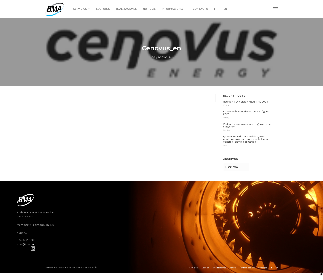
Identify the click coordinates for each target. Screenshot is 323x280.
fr (215, 8)
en (225, 8)
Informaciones (173, 8)
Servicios (80, 8)
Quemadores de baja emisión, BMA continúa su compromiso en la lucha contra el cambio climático (245, 139)
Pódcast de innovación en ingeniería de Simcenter (246, 125)
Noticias (149, 8)
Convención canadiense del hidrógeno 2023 (246, 113)
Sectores (103, 8)
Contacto (200, 8)
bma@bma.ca (25, 244)
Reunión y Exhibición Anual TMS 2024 (245, 101)
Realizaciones (126, 8)
